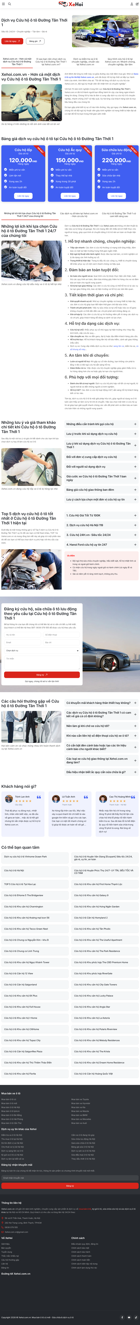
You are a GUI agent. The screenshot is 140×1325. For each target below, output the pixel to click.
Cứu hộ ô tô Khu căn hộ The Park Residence (97, 951)
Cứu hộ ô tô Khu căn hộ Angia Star (92, 1006)
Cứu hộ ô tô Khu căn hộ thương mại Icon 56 (26, 917)
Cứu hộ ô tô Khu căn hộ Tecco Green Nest (26, 928)
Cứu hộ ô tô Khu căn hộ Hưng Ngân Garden (96, 906)
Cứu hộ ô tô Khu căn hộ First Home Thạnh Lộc (98, 884)
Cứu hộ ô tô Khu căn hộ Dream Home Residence (99, 1062)
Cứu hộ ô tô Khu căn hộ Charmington (23, 906)
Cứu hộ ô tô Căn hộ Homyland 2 (91, 917)
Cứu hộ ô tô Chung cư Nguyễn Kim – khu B (26, 940)
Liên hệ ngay (23, 196)
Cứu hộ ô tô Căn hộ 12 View (18, 973)
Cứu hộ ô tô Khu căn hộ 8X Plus (20, 995)
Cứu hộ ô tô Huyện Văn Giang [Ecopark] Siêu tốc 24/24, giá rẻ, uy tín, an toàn (103, 858)
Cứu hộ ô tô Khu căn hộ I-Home (20, 1018)
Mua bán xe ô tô (10, 1093)
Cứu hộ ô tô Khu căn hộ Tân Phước (92, 928)
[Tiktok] (136, 1317)
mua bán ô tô (85, 1209)
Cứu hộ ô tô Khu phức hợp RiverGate (93, 973)
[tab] (17, 61)
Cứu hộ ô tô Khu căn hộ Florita (20, 1073)
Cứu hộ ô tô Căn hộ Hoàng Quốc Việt (93, 1073)
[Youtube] (129, 1317)
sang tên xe (118, 346)
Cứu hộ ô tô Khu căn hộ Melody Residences (97, 1040)
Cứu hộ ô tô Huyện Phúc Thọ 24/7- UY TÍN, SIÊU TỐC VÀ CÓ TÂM (103, 871)
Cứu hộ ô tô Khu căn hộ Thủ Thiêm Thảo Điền (28, 1062)
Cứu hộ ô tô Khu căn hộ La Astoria (92, 1018)
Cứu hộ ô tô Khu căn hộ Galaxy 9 (91, 895)
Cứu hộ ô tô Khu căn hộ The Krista (92, 1051)
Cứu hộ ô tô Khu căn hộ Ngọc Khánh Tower (26, 962)
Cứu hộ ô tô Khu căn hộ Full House (22, 1006)
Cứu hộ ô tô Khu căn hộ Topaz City (22, 1040)
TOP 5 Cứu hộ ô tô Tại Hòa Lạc (20, 884)
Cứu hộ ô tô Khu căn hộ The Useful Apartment (98, 940)
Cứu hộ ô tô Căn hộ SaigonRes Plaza (23, 1051)
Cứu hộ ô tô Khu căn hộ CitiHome (21, 1029)
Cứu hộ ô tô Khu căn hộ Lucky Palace (93, 995)
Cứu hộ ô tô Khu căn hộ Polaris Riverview (95, 1029)
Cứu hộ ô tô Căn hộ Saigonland (20, 984)
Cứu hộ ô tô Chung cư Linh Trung (21, 951)
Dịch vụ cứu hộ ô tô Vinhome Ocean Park (25, 856)
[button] (3, 4)
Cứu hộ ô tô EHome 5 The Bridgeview (23, 895)
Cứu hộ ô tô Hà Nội (14, 870)
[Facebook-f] (122, 1317)
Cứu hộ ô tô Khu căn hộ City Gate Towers (95, 984)
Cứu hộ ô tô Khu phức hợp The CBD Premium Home (101, 962)
